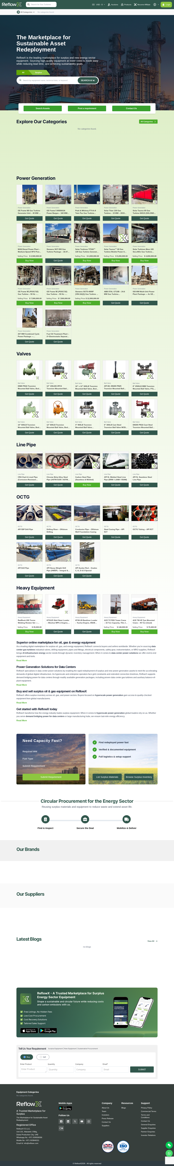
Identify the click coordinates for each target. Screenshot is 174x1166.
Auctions (114, 5)
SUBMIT (142, 1069)
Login (168, 5)
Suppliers (105, 1126)
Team (104, 1111)
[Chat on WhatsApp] (169, 1153)
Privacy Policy (146, 1108)
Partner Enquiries (148, 1132)
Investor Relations (148, 1135)
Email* (105, 1064)
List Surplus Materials (107, 777)
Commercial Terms (148, 1111)
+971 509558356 (35, 1137)
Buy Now (29, 261)
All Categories (26, 12)
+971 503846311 (32, 1140)
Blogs (123, 1108)
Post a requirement (87, 108)
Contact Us (131, 108)
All (23, 72)
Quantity (51, 1064)
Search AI (86, 80)
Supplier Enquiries (148, 1128)
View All (151, 941)
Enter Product (26, 1064)
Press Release (107, 1118)
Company (79, 1064)
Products (127, 5)
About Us (105, 1108)
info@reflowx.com (31, 1143)
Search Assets (43, 108)
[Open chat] (169, 1145)
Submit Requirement (51, 777)
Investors (105, 1115)
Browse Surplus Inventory (139, 777)
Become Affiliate (143, 5)
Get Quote (29, 218)
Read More (21, 660)
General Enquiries (148, 1125)
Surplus (38, 72)
